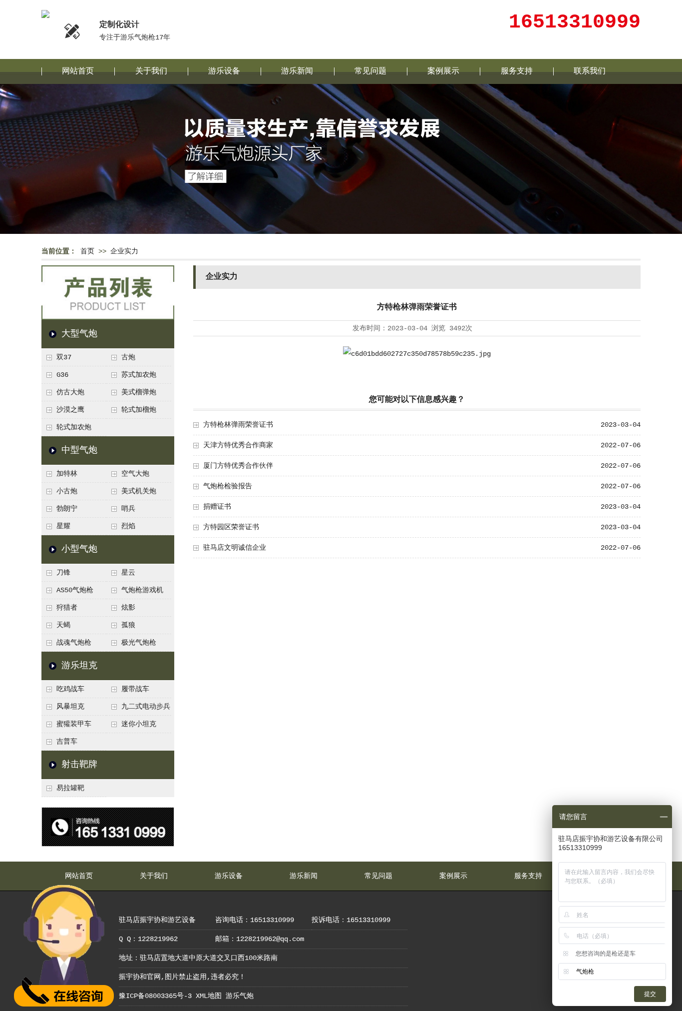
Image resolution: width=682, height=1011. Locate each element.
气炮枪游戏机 (142, 590)
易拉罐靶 (70, 788)
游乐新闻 (297, 71)
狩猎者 (66, 608)
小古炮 (66, 491)
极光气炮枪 (138, 643)
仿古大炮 (70, 392)
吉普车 (66, 742)
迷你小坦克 (138, 724)
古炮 (128, 357)
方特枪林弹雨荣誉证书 (238, 425)
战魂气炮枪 (73, 643)
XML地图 (209, 996)
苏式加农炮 (138, 375)
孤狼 (128, 625)
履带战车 (135, 689)
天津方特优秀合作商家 (238, 445)
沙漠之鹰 (70, 410)
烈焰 (128, 526)
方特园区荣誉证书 (231, 527)
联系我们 (590, 71)
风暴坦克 (70, 707)
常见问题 (370, 71)
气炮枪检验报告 (227, 486)
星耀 (63, 526)
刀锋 (63, 573)
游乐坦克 (79, 666)
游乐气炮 (240, 996)
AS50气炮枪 (74, 590)
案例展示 (443, 71)
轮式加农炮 (73, 427)
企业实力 (124, 251)
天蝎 (63, 625)
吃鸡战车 (70, 689)
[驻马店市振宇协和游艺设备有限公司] (45, 14)
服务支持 (517, 71)
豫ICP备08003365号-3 (155, 996)
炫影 (128, 608)
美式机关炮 (138, 491)
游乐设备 (224, 71)
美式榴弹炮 (138, 392)
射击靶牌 (79, 765)
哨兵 (128, 509)
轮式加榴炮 (138, 410)
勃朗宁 (66, 509)
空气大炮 (135, 474)
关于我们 (151, 71)
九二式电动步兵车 (138, 709)
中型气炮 (79, 450)
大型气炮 (79, 334)
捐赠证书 (217, 507)
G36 (62, 375)
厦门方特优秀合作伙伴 (238, 466)
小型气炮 (79, 549)
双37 (63, 357)
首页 (87, 251)
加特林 (66, 474)
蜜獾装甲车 (73, 724)
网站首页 (78, 71)
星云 (128, 573)
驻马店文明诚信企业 (234, 548)
